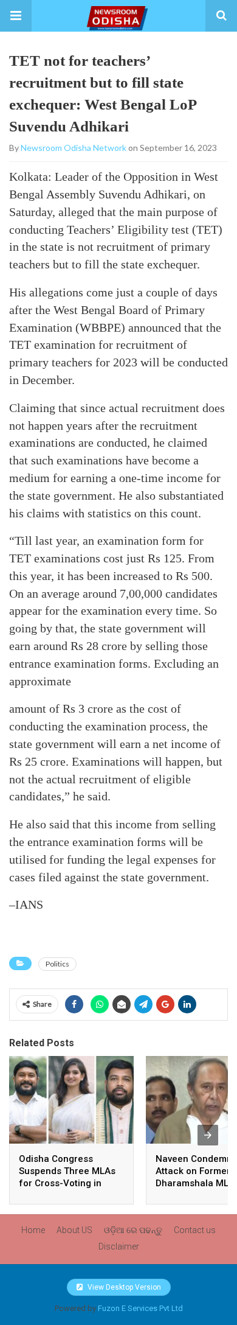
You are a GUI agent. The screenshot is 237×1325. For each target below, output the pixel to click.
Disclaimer (118, 1246)
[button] (16, 16)
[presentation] (207, 1135)
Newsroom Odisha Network (73, 147)
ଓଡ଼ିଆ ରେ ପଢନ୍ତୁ (133, 1230)
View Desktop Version (123, 1287)
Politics (57, 963)
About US (74, 1230)
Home (33, 1230)
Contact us (195, 1230)
